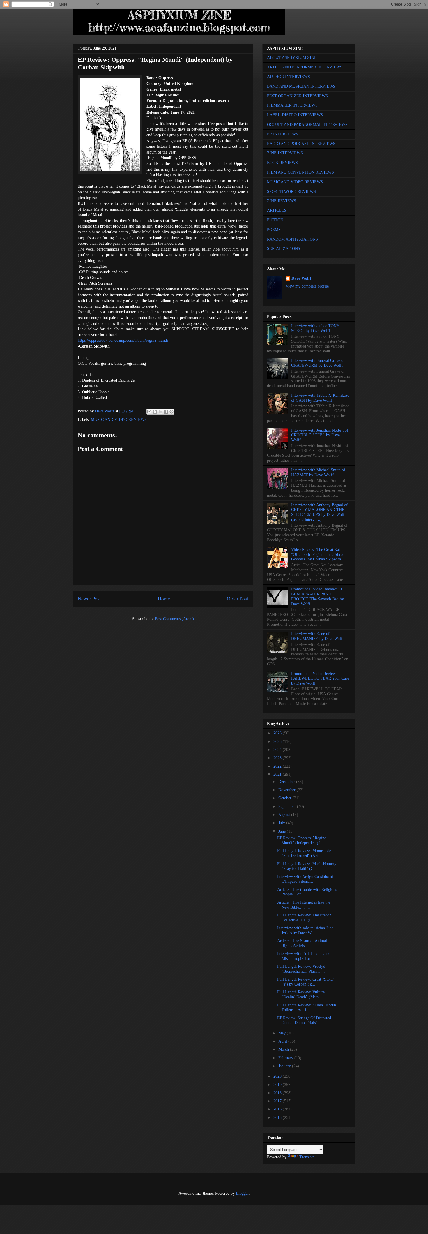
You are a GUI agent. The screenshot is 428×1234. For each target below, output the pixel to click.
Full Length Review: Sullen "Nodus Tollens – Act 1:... (306, 1007)
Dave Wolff (301, 278)
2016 (278, 1109)
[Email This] (149, 412)
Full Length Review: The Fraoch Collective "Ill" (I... (304, 917)
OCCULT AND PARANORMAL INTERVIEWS (307, 124)
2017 (278, 1101)
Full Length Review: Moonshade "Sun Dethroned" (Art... (304, 853)
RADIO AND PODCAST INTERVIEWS (301, 144)
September (287, 806)
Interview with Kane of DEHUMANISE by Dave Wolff (317, 636)
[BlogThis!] (155, 412)
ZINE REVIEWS (281, 201)
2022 (278, 766)
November (287, 790)
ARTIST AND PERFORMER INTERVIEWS (304, 67)
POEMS (274, 230)
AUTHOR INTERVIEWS (288, 77)
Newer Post (89, 599)
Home (164, 599)
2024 (278, 750)
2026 (278, 733)
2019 (278, 1085)
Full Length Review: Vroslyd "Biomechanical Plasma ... (301, 969)
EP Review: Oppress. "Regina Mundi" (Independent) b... (301, 840)
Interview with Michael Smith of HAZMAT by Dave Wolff (318, 472)
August (284, 814)
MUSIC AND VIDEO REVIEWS (119, 419)
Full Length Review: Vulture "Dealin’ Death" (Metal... (301, 994)
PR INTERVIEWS (282, 134)
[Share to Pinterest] (171, 412)
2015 (278, 1117)
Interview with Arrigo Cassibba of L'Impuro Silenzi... (305, 879)
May (282, 1033)
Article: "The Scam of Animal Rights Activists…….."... (302, 943)
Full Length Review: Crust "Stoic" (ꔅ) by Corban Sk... (305, 981)
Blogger (242, 1193)
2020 (278, 1076)
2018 (278, 1093)
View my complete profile (307, 286)
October (285, 798)
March (284, 1049)
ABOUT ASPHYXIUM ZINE (292, 57)
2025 (278, 741)
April (283, 1041)
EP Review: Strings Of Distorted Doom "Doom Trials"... (304, 1020)
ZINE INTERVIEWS (285, 153)
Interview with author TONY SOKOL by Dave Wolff (315, 328)
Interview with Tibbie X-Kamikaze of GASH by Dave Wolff (320, 398)
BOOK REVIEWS (282, 163)
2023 (278, 758)
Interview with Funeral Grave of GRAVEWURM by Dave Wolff (318, 363)
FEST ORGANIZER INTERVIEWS (297, 96)
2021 (278, 774)
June (282, 831)
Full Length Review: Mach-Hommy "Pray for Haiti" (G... (306, 866)
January (285, 1066)
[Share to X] (160, 412)
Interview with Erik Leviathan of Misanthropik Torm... (304, 956)
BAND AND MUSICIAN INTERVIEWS (301, 86)
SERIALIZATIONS (283, 248)
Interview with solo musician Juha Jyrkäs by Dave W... (305, 930)
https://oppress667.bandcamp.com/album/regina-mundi (123, 340)
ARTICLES (276, 210)
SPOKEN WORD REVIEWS (291, 191)
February (286, 1058)
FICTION (275, 220)
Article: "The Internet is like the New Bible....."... (303, 904)
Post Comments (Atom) (174, 619)
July (282, 823)
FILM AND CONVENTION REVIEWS (300, 172)
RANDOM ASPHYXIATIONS (292, 239)
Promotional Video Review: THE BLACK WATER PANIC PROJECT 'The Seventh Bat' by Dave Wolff (318, 596)
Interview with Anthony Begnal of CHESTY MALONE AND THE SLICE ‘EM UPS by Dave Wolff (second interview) (319, 512)
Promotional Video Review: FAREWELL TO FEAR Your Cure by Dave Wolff (320, 678)
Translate (306, 1157)
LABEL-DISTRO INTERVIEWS (295, 115)
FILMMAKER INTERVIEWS (292, 105)
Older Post (237, 599)
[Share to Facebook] (166, 412)
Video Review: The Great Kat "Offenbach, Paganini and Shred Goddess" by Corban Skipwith (317, 554)
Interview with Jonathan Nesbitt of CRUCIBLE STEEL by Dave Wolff (319, 435)
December (287, 782)
